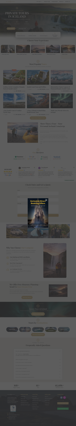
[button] (46, 200)
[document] (38, 213)
